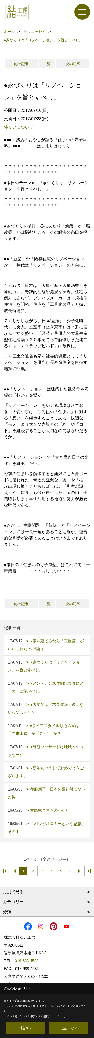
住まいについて (18, 127)
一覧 (47, 64)
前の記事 (21, 64)
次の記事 (73, 64)
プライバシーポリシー (55, 1006)
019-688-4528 (26, 961)
